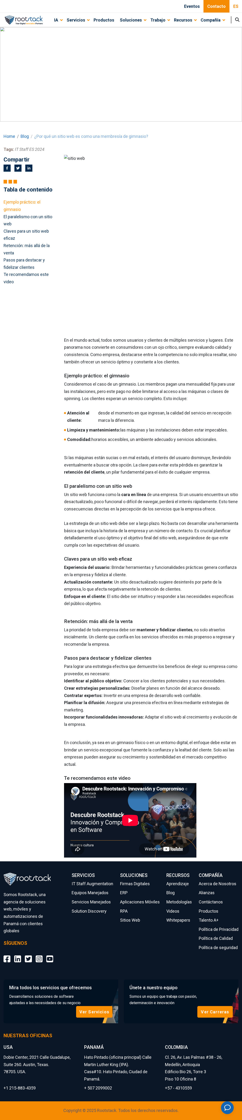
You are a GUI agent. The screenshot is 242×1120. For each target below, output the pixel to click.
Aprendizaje (177, 883)
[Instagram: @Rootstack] (39, 955)
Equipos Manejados (90, 892)
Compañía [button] (210, 19)
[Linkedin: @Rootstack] (17, 955)
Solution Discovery (89, 911)
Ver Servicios (94, 1011)
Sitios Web (130, 920)
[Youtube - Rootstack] (49, 955)
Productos (104, 19)
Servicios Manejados (91, 901)
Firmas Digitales (135, 883)
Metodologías (179, 901)
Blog (25, 136)
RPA (124, 911)
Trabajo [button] (157, 19)
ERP (124, 892)
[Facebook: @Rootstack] (7, 955)
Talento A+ (209, 920)
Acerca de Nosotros (217, 883)
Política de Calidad (216, 938)
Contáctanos (211, 901)
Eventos (192, 6)
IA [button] (56, 19)
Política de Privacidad (218, 929)
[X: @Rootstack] (28, 955)
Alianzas (207, 892)
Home (9, 136)
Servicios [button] (76, 19)
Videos (172, 911)
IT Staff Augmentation (92, 883)
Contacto (216, 6)
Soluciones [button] (131, 19)
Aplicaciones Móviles (140, 901)
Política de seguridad (218, 947)
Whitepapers (178, 920)
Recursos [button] (183, 19)
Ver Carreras (215, 1011)
